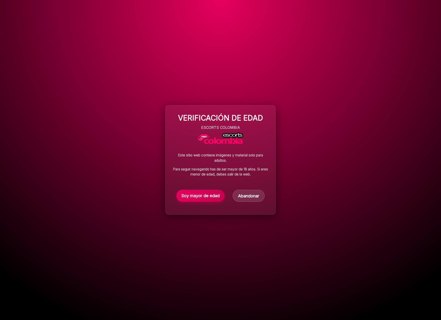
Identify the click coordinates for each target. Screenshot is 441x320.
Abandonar (248, 196)
